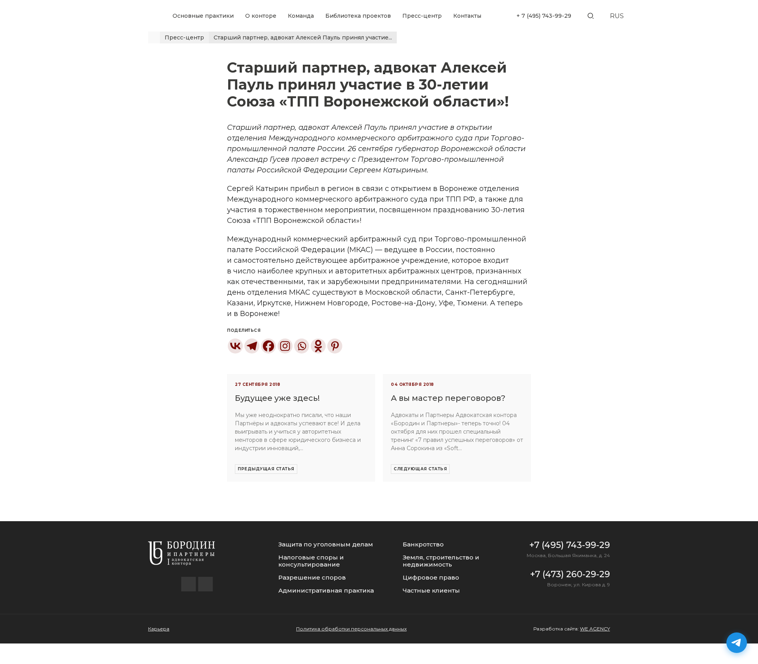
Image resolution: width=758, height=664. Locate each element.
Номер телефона (348, 350)
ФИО (330, 327)
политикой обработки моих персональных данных (393, 484)
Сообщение (340, 419)
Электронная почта (351, 373)
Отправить (379, 463)
